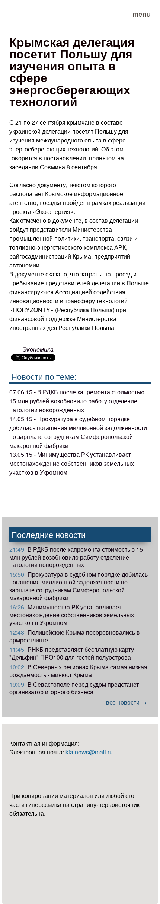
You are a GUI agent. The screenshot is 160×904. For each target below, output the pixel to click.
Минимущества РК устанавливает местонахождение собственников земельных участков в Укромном (71, 615)
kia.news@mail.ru (89, 752)
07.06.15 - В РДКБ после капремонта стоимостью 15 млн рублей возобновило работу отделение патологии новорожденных (76, 401)
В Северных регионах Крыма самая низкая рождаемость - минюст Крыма (78, 671)
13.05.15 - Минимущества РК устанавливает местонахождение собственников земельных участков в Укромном (71, 463)
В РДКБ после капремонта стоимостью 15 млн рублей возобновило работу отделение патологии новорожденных (76, 557)
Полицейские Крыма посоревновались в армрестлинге (74, 636)
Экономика (38, 349)
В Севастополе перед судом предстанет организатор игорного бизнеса (74, 688)
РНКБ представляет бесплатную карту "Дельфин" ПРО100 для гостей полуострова (71, 653)
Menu (141, 14)
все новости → (126, 702)
